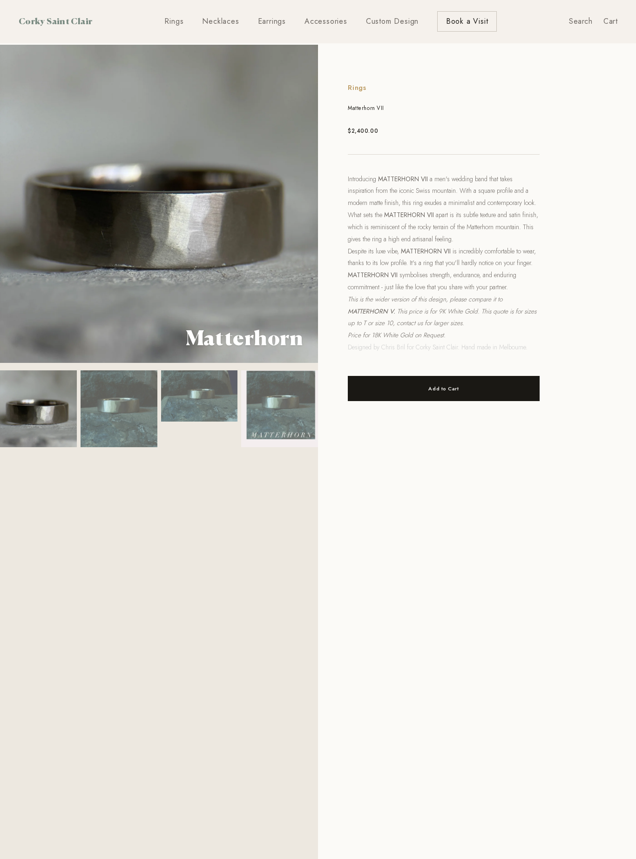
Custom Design (392, 21)
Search (580, 21)
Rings (173, 21)
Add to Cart (443, 388)
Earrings (272, 21)
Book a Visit (467, 21)
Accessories (325, 21)
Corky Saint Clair (55, 21)
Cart (610, 21)
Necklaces (220, 21)
